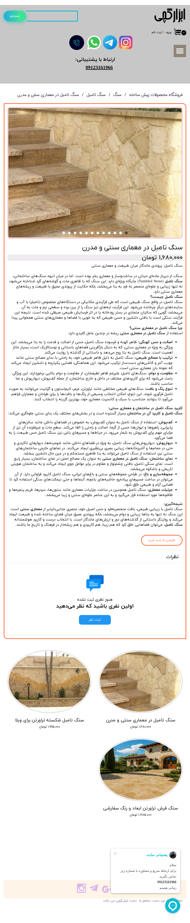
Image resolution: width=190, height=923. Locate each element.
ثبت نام (157, 32)
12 (63, 233)
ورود (168, 32)
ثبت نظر (95, 619)
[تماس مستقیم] (77, 42)
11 (69, 233)
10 (75, 233)
